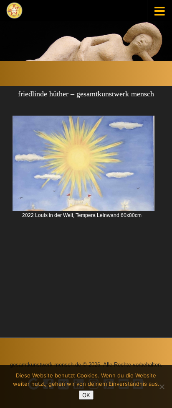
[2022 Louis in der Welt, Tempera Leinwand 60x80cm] (83, 163)
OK (86, 395)
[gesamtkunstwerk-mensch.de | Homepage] (14, 10)
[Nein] (161, 386)
